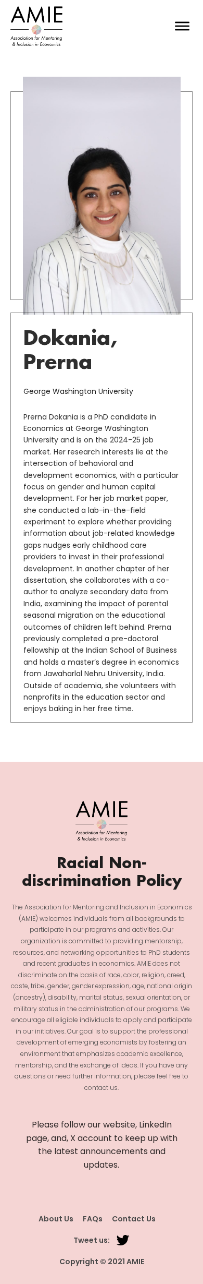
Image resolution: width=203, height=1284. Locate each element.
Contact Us (134, 1219)
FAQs (93, 1219)
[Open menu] (182, 26)
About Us (56, 1219)
